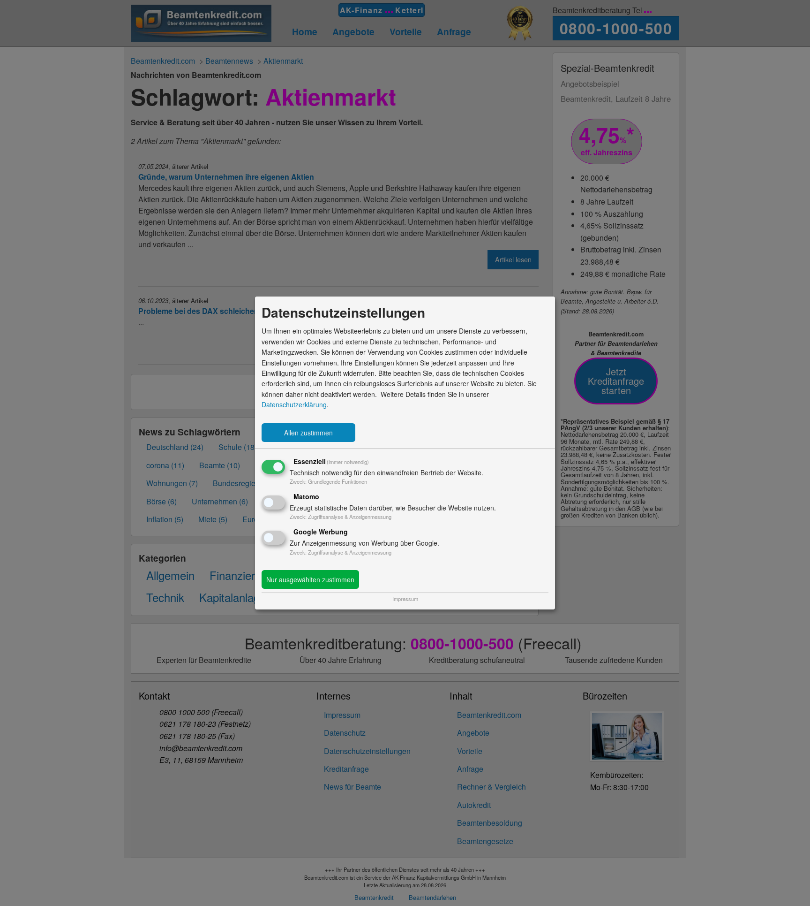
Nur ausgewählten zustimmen (310, 579)
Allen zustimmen (308, 432)
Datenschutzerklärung (294, 404)
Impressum (405, 598)
